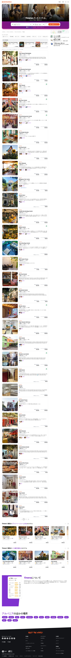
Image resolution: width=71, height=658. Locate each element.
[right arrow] (68, 524)
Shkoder (4, 617)
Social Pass (42, 638)
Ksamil (47, 617)
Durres (41, 617)
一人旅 (42, 648)
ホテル (27, 640)
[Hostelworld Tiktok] (14, 638)
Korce (66, 617)
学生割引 (42, 650)
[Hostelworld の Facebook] (2, 638)
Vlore (36, 617)
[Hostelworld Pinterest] (12, 638)
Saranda (11, 617)
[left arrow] (65, 524)
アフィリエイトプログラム (60, 650)
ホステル (20, 83)
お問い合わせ (28, 648)
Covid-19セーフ (24, 187)
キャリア (57, 643)
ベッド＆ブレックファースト (30, 643)
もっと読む (21, 49)
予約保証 (42, 643)
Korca (4, 620)
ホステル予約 (58, 648)
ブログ (42, 640)
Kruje (9, 620)
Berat (17, 617)
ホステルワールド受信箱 (59, 653)
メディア (57, 640)
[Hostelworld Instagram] (7, 638)
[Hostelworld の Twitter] (5, 638)
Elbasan (15, 620)
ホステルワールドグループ (60, 638)
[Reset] (31, 24)
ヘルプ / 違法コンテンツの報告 (30, 650)
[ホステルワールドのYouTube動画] (9, 638)
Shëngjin (53, 617)
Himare (22, 617)
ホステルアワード (43, 645)
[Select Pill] (66, 2)
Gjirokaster (29, 617)
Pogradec (60, 617)
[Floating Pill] (21, 519)
